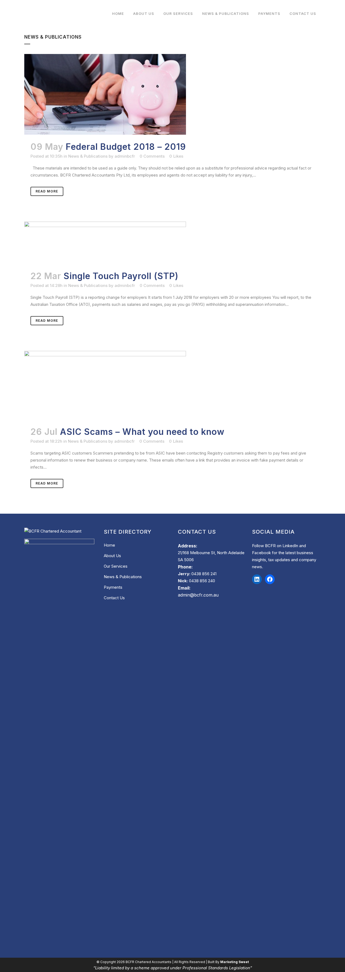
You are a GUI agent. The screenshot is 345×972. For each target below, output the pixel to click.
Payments (113, 587)
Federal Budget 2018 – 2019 (126, 146)
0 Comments (152, 156)
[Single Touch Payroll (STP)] (172, 243)
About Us (112, 555)
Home (109, 545)
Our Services (115, 566)
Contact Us (114, 597)
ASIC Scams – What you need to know (142, 431)
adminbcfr (125, 156)
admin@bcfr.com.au (198, 595)
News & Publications (88, 156)
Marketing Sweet (234, 962)
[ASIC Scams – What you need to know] (172, 385)
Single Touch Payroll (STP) (121, 276)
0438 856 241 (203, 573)
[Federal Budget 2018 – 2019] (172, 94)
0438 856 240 (202, 580)
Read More (47, 191)
